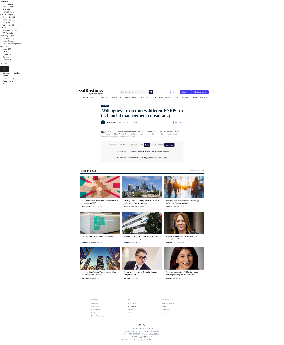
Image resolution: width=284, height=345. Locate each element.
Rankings (4, 1)
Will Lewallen (92, 242)
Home (85, 97)
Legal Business (9, 41)
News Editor (133, 206)
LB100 (129, 313)
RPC (181, 122)
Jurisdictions (8, 4)
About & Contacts (168, 303)
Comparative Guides (11, 73)
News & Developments (12, 44)
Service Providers (10, 17)
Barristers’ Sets (9, 20)
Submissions (8, 7)
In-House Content (10, 30)
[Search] (4, 69)
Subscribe (185, 92)
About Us (4, 46)
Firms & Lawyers (7, 14)
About (195, 97)
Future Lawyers (9, 12)
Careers (6, 57)
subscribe (169, 145)
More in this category (197, 170)
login (147, 145)
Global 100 (130, 309)
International (116, 97)
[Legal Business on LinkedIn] (140, 325)
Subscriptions (157, 340)
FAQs (5, 52)
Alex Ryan (93, 206)
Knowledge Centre (7, 36)
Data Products (9, 38)
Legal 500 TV (8, 78)
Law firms (93, 97)
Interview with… (9, 25)
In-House (4, 28)
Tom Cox (175, 242)
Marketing (7, 54)
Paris (5, 84)
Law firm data (145, 97)
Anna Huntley (92, 278)
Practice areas (130, 97)
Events (5, 76)
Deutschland (8, 81)
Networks (7, 22)
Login (175, 92)
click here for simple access (140, 151)
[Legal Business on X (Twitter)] (144, 325)
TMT (176, 122)
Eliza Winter (133, 242)
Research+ (7, 9)
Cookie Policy (148, 340)
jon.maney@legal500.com (156, 158)
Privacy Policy (138, 340)
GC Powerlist (8, 33)
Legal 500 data (157, 97)
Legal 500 (7, 49)
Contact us (7, 60)
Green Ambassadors (181, 97)
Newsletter (203, 97)
